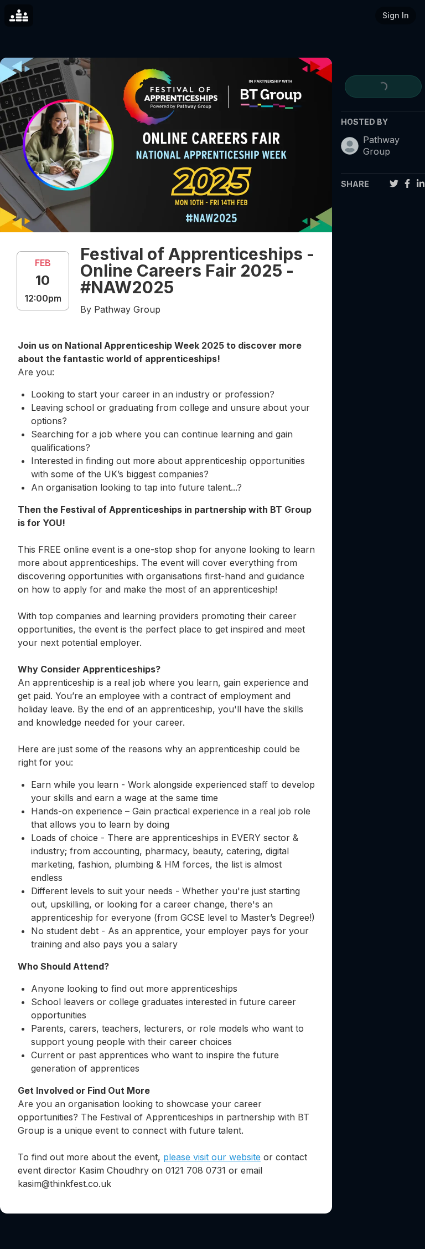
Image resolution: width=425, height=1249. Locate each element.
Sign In (395, 15)
